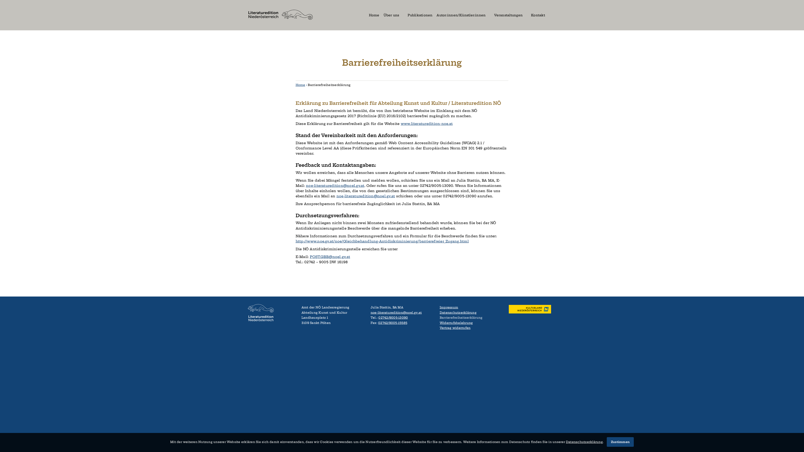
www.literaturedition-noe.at (427, 124)
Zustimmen (620, 442)
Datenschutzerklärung (458, 313)
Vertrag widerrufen (455, 328)
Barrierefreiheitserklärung (461, 318)
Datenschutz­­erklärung (584, 442)
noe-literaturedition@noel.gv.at (335, 186)
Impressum (449, 307)
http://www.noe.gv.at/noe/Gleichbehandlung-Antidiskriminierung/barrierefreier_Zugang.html (382, 241)
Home (300, 85)
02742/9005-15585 (392, 323)
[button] (550, 15)
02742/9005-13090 (393, 318)
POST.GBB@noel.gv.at (330, 257)
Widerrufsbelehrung (456, 323)
